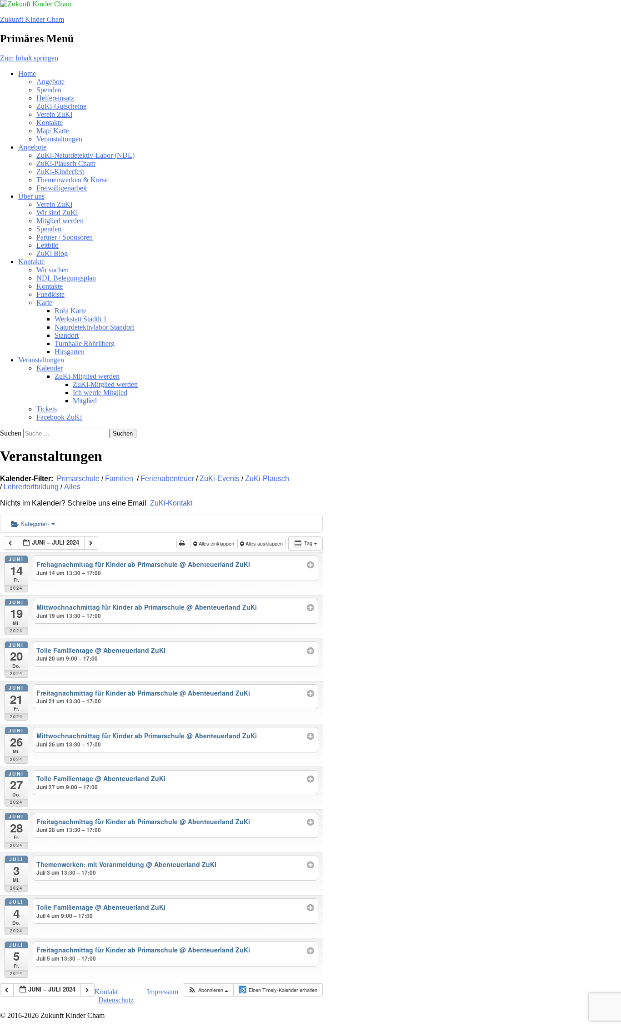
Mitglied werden (60, 221)
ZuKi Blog (52, 253)
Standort (67, 335)
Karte (44, 302)
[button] (208, 990)
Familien (119, 478)
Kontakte (49, 122)
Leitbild (47, 245)
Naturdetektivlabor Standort (94, 327)
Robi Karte (70, 311)
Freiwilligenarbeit (61, 188)
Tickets (46, 409)
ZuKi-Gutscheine (61, 106)
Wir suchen (52, 270)
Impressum (162, 992)
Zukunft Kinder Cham (32, 19)
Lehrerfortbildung (31, 487)
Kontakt (106, 992)
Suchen (10, 433)
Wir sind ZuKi (57, 212)
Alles (72, 487)
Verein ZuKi (54, 114)
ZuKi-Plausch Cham (65, 163)
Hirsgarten (70, 352)
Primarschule (78, 478)
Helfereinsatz (55, 98)
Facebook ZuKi (59, 417)
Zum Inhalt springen (29, 58)
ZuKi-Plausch (267, 478)
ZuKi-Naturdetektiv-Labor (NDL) (85, 155)
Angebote (50, 81)
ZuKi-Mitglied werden (87, 376)
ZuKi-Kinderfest (60, 171)
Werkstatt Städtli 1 (81, 319)
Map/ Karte (52, 131)
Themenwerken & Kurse (72, 180)
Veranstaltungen (59, 139)
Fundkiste (50, 294)
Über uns (31, 196)
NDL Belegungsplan (66, 278)
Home (27, 73)
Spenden (48, 90)
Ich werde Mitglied (100, 392)
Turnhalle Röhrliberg (85, 343)
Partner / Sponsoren (64, 237)
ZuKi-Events (220, 478)
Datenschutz (116, 1000)
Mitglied (85, 401)
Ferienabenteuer (167, 478)
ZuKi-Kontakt (170, 503)
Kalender (49, 368)
